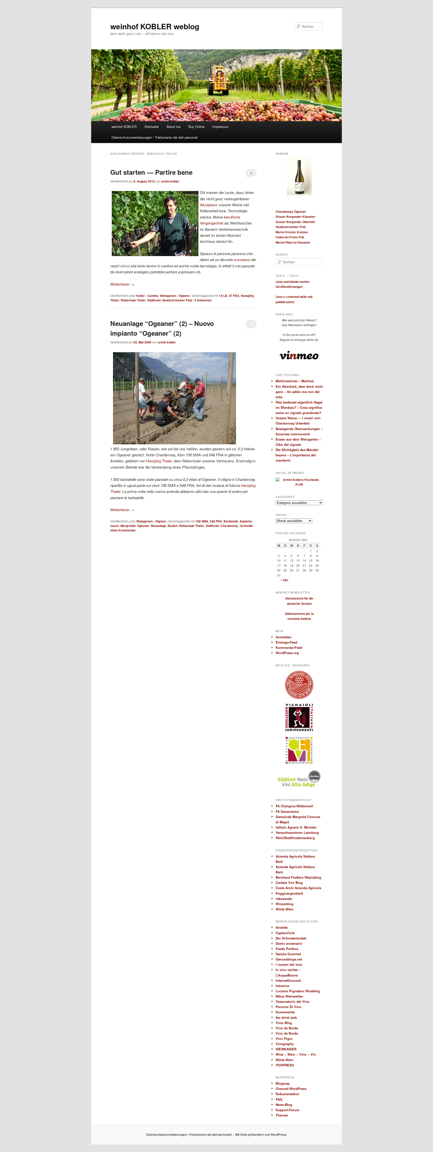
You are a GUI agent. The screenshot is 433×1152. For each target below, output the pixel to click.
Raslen (173, 525)
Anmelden (283, 637)
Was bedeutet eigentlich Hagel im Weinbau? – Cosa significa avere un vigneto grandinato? (299, 407)
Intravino (282, 985)
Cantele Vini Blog (289, 882)
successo (242, 259)
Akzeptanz (209, 204)
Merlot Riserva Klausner (293, 242)
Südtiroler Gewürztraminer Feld (169, 300)
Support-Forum (287, 1109)
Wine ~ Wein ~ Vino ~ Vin (296, 1054)
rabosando (284, 898)
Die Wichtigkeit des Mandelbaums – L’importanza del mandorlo (297, 455)
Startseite (152, 126)
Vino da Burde (287, 1028)
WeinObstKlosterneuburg (295, 837)
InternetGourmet (288, 980)
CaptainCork (285, 932)
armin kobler (170, 181)
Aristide (282, 927)
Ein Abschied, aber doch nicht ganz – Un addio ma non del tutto (299, 391)
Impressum (220, 126)
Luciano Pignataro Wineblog (298, 991)
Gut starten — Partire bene (151, 172)
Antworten (202, 300)
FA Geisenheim (287, 811)
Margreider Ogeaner (135, 525)
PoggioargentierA (289, 893)
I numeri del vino (289, 964)
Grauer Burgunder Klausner (295, 216)
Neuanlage (158, 525)
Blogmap (283, 1083)
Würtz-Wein (284, 909)
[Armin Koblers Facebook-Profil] (299, 484)
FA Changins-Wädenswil (294, 806)
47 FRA (234, 295)
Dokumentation (287, 1093)
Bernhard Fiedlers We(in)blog (298, 877)
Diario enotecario (289, 943)
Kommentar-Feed (289, 647)
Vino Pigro (284, 1038)
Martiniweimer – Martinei (295, 380)
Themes (282, 1115)
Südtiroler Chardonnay (222, 525)
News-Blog (284, 1104)
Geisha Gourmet (288, 953)
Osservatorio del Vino (292, 1001)
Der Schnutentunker (291, 938)
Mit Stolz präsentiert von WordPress (261, 1134)
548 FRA (216, 521)
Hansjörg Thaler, (159, 460)
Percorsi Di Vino (288, 1006)
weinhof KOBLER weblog (154, 26)
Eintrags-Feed (286, 642)
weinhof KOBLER (124, 126)
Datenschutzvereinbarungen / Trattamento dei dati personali (155, 137)
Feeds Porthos (287, 948)
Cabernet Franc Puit (290, 237)
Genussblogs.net (289, 959)
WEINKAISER (286, 1049)
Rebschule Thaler (133, 300)
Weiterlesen (122, 284)
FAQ (279, 1099)
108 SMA (201, 521)
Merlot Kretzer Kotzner (292, 232)
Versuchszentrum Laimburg (297, 832)
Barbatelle (231, 521)
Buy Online (196, 126)
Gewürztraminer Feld (290, 227)
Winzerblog (284, 903)
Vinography (285, 1043)
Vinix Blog (284, 1022)
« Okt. (284, 580)
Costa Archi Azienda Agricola (298, 887)
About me (173, 126)
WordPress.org (287, 652)
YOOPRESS (285, 1065)
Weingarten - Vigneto (174, 295)
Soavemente (285, 1012)
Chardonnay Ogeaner (291, 211)
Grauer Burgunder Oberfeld (295, 222)
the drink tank (286, 1017)
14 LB (223, 295)
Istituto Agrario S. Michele (296, 827)
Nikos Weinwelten (289, 996)
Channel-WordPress (291, 1088)
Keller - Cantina (147, 295)
